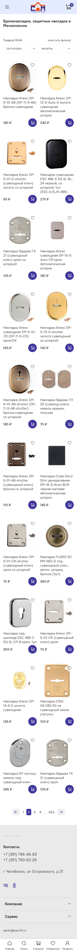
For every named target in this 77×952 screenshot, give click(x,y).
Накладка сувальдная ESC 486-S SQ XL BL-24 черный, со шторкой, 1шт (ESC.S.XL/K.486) (57, 183)
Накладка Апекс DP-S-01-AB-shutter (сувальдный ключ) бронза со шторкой (19, 482)
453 (51, 812)
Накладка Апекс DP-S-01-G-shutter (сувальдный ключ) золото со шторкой (19, 181)
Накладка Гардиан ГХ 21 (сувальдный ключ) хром (56, 777)
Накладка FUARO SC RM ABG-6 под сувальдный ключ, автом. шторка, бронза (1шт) (56, 565)
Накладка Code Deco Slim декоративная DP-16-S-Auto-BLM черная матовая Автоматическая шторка (56, 487)
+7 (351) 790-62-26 (20, 860)
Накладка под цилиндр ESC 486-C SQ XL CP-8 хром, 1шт (20, 637)
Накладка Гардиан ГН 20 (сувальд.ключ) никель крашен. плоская (56, 406)
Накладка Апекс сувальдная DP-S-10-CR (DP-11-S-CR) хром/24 (19, 333)
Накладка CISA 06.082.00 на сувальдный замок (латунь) (54, 707)
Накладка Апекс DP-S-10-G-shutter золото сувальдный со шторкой (56, 333)
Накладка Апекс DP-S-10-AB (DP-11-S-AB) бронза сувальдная (19, 102)
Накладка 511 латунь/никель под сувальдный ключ (19, 777)
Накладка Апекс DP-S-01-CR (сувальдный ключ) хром (57, 637)
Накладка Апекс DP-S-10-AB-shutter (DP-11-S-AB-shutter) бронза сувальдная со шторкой (19, 408)
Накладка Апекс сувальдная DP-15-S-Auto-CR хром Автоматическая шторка (56, 259)
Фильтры (47, 48)
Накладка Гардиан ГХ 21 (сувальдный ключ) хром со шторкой (19, 257)
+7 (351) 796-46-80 (20, 854)
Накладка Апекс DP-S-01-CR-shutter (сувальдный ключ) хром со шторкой (19, 563)
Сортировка (14, 48)
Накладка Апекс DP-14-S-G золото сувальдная (19, 705)
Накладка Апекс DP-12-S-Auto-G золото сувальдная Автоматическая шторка (56, 106)
